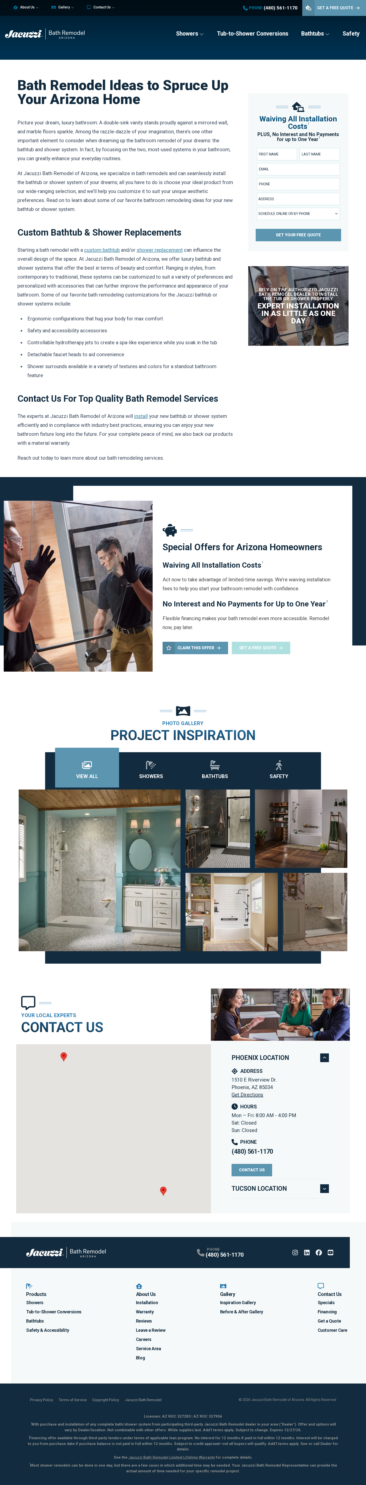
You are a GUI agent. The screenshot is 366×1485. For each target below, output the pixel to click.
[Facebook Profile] (318, 1252)
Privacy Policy (41, 1400)
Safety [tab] (279, 776)
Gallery (64, 7)
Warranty (145, 1311)
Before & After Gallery (241, 1311)
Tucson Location (259, 1188)
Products (36, 1294)
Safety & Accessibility (47, 1330)
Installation (147, 1302)
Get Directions (247, 1095)
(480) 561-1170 (252, 1151)
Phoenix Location (260, 1057)
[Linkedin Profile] (307, 1252)
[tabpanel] (182, 870)
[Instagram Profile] (295, 1252)
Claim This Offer (196, 647)
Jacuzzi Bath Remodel (143, 1400)
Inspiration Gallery (238, 1302)
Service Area (148, 1348)
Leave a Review (151, 1330)
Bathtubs (312, 33)
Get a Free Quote (257, 647)
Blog (140, 1357)
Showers (187, 33)
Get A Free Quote (335, 7)
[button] (64, 1057)
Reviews (144, 1321)
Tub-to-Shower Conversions (252, 33)
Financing (327, 1311)
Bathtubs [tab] (215, 776)
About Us (27, 7)
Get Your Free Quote (298, 235)
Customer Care (332, 1330)
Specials (326, 1302)
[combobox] (298, 199)
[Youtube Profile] (330, 1252)
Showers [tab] (151, 776)
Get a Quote (329, 1321)
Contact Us (102, 7)
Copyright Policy (105, 1400)
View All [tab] (87, 776)
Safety (351, 33)
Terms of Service (73, 1400)
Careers (143, 1339)
